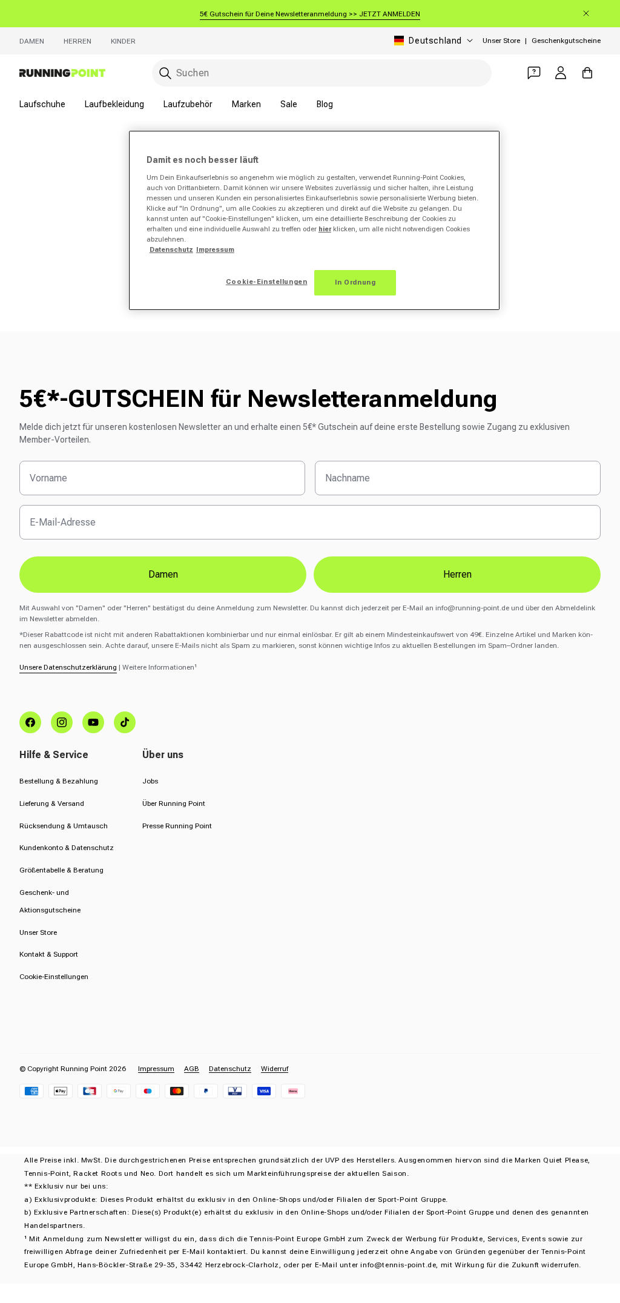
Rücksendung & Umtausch (63, 826)
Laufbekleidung (114, 104)
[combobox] (322, 73)
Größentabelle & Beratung (61, 870)
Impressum (156, 1068)
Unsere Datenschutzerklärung (68, 667)
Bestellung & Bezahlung (58, 781)
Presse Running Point (177, 826)
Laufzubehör (188, 104)
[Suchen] (165, 73)
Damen (31, 41)
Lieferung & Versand (51, 803)
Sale (288, 104)
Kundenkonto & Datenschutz (66, 847)
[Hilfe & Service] (534, 72)
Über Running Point (173, 803)
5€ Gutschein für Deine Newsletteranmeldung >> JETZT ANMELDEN (310, 14)
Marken (246, 104)
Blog (325, 104)
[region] (314, 220)
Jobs (150, 781)
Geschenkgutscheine (566, 40)
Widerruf (274, 1068)
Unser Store (501, 40)
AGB (191, 1068)
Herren (77, 41)
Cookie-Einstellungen (53, 976)
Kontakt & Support (48, 954)
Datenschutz (230, 1068)
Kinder (123, 41)
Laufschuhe (42, 104)
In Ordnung (355, 282)
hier (324, 229)
